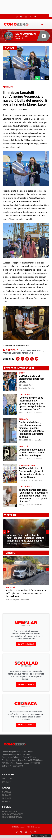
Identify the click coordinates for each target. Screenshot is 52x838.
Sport (22, 373)
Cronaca (6, 798)
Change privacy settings (41, 836)
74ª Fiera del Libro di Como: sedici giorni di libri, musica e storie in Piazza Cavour (31, 472)
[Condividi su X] (47, 78)
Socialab (6, 795)
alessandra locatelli (32, 350)
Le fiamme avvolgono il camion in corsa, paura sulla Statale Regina (32, 452)
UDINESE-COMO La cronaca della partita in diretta (31, 378)
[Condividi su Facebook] (42, 78)
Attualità (8, 87)
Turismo (20, 588)
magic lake (27, 353)
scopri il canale (26, 644)
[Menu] (47, 24)
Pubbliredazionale (28, 465)
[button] (26, 35)
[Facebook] (22, 359)
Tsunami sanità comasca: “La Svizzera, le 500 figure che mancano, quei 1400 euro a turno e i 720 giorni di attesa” (33, 495)
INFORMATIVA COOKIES (12, 814)
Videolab (6, 801)
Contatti (6, 782)
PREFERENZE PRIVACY (12, 817)
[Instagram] (27, 359)
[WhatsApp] (18, 359)
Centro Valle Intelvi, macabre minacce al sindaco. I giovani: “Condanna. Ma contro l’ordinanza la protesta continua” (31, 429)
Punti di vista (25, 395)
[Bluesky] (36, 359)
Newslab (10, 48)
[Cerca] (42, 24)
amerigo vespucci (12, 353)
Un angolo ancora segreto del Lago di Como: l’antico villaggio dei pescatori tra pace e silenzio (25, 593)
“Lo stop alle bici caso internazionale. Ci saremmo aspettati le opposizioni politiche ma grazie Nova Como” (32, 403)
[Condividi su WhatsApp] (37, 78)
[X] (32, 359)
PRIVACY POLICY (9, 811)
